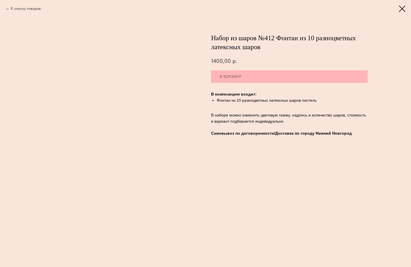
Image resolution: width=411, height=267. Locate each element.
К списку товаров (26, 8)
